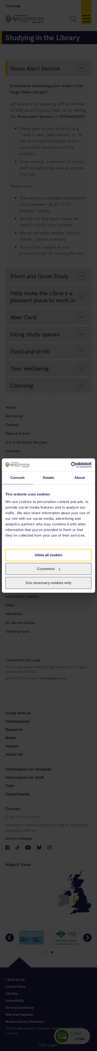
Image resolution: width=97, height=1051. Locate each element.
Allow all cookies (48, 555)
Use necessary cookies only (48, 583)
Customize (46, 569)
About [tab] (79, 478)
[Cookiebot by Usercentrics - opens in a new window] (71, 465)
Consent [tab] (17, 478)
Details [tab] (48, 478)
